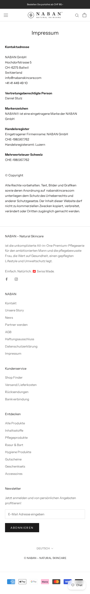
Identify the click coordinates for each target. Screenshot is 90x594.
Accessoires (13, 474)
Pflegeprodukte (16, 438)
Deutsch (43, 548)
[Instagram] (16, 279)
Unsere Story (14, 310)
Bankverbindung (17, 399)
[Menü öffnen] (6, 15)
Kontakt (11, 303)
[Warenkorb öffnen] (84, 15)
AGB (8, 332)
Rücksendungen (16, 392)
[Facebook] (6, 279)
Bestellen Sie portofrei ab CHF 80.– (45, 4)
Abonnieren (22, 527)
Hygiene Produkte (18, 452)
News (9, 318)
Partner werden (16, 325)
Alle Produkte (15, 423)
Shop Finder (14, 377)
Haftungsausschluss (19, 339)
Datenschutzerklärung (21, 346)
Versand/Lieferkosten (21, 385)
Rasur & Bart (14, 445)
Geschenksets (15, 466)
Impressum (13, 353)
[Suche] (77, 15)
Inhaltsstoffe (14, 430)
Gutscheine (13, 459)
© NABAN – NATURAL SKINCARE (45, 558)
